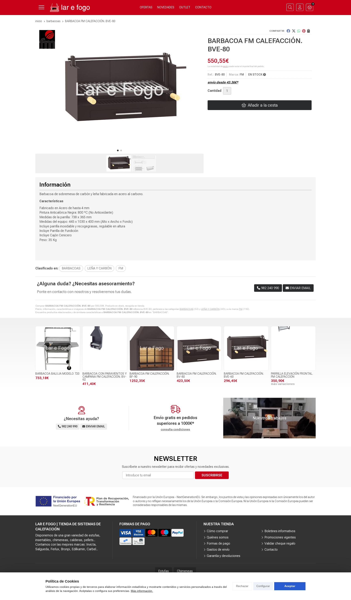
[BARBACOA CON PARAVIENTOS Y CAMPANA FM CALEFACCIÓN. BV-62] (105, 348)
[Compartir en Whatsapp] (298, 31)
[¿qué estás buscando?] (290, 7)
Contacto (271, 549)
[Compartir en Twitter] (294, 31)
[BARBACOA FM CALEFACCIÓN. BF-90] (152, 348)
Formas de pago (218, 543)
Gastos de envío (218, 549)
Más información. (142, 590)
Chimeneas (185, 571)
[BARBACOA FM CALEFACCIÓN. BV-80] (199, 348)
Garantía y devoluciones (223, 556)
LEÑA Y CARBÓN (210, 309)
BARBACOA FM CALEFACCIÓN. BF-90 (149, 375)
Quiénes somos (218, 537)
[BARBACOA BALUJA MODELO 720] (58, 348)
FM (240, 309)
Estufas (163, 571)
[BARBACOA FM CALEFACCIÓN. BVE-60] (246, 348)
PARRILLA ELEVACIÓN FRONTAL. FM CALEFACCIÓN (292, 375)
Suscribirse (212, 475)
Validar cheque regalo (279, 543)
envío (225, 66)
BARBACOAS (186, 309)
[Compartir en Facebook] (288, 31)
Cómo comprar (217, 531)
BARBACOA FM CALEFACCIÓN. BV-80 (197, 375)
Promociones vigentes (280, 537)
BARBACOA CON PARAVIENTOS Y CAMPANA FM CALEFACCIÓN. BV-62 (104, 376)
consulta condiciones (175, 429)
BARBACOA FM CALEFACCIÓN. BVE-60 (244, 375)
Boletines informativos (279, 531)
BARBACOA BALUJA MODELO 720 (57, 373)
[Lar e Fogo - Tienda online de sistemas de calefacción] (69, 7)
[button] (118, 150)
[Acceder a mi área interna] (299, 7)
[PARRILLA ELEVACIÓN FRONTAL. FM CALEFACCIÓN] (293, 348)
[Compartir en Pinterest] (304, 31)
